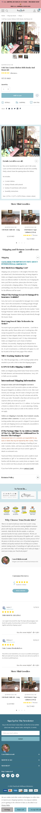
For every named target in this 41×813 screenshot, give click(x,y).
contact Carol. (29, 468)
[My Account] (34, 10)
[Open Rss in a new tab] (17, 775)
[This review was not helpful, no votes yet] (37, 632)
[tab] (17, 154)
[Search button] (7, 10)
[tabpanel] (20, 141)
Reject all (20, 810)
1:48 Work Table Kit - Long (11, 230)
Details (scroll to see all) (13, 161)
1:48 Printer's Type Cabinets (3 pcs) (30, 231)
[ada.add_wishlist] (16, 221)
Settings (7, 810)
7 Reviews (35, 235)
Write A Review (20, 590)
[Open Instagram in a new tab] (8, 775)
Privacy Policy (5, 805)
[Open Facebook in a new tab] (3, 775)
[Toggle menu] (2, 10)
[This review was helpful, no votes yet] (33, 632)
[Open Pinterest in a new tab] (12, 775)
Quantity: (4, 84)
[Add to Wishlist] (37, 95)
